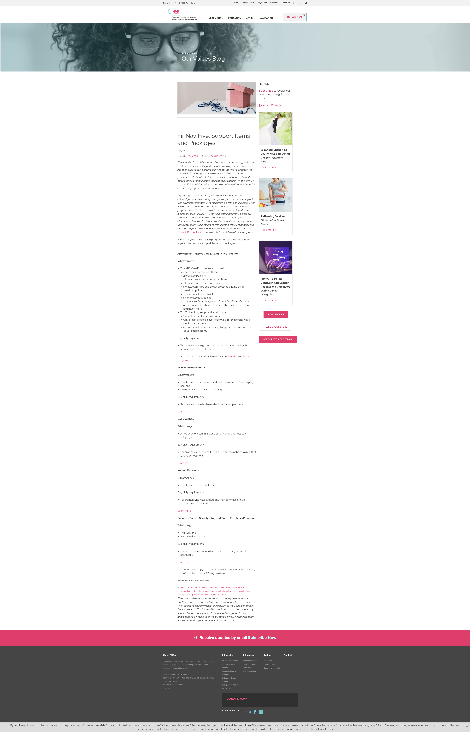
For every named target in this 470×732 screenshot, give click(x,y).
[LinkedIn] (261, 712)
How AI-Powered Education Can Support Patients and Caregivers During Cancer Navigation (275, 286)
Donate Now (294, 17)
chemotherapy (200, 587)
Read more (267, 167)
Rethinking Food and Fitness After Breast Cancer (273, 220)
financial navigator (188, 591)
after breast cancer (206, 591)
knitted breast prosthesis (215, 595)
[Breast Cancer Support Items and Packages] (216, 98)
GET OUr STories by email (278, 339)
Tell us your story (275, 327)
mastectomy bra (223, 591)
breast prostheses (241, 591)
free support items (194, 595)
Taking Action (218, 156)
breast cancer (186, 587)
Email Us (166, 688)
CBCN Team (193, 156)
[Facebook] (255, 712)
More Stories (276, 314)
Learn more (184, 411)
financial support (239, 587)
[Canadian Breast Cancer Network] (183, 14)
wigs (182, 595)
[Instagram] (248, 712)
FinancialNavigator (188, 232)
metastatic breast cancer (220, 587)
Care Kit (232, 356)
